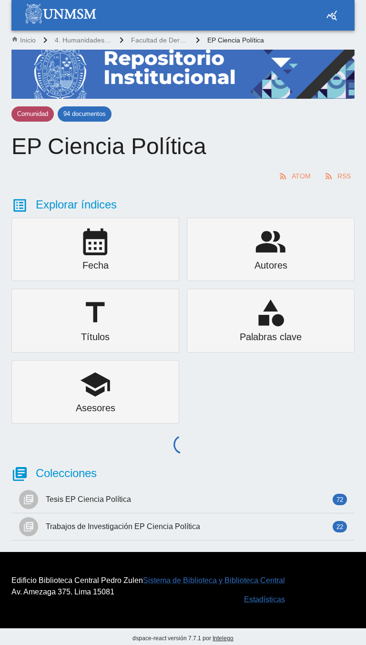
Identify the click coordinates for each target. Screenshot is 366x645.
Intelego (223, 638)
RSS (344, 176)
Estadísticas (264, 599)
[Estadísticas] (331, 15)
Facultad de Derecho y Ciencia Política (159, 40)
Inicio (28, 40)
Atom (301, 176)
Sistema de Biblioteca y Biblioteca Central (214, 580)
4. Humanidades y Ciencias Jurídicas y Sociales (83, 40)
